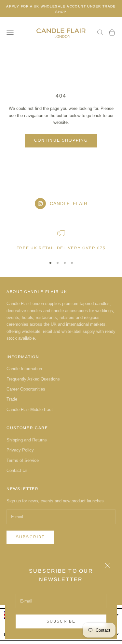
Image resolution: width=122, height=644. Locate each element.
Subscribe (61, 621)
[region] (61, 240)
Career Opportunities (26, 389)
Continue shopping (61, 140)
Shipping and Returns (27, 440)
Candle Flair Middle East (30, 409)
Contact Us (17, 470)
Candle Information (24, 368)
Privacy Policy (20, 450)
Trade (12, 399)
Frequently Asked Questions (33, 379)
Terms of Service (23, 460)
